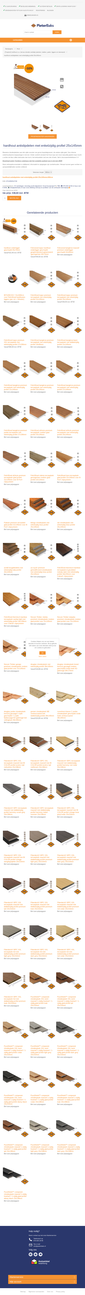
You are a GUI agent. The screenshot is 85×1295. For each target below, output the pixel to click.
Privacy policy (60, 1291)
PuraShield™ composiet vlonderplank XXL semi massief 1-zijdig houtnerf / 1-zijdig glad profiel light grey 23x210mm (42, 1050)
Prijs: (4, 190)
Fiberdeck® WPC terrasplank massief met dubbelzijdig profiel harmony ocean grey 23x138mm (15, 811)
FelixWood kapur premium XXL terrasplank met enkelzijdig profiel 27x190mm (15, 342)
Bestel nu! (14, 198)
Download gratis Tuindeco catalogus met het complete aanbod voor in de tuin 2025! (32, 161)
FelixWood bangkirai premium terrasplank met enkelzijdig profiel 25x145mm (42, 387)
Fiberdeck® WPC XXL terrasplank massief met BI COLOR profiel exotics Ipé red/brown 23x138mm (41, 764)
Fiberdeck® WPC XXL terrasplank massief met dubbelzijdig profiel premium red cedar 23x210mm (68, 906)
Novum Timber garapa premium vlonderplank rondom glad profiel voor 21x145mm (15, 666)
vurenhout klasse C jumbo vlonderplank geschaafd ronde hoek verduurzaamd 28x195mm (68, 715)
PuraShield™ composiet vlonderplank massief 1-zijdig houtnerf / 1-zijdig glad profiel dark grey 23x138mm (68, 1148)
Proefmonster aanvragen (42, 136)
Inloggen (50, 10)
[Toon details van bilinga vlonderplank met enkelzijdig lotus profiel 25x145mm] (42, 507)
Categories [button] (17, 40)
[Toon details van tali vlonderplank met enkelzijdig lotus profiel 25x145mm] (69, 507)
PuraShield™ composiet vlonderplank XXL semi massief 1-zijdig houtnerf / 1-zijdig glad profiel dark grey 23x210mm (68, 1050)
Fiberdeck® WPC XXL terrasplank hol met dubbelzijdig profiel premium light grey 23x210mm (15, 953)
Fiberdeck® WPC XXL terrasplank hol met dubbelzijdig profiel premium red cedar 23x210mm (68, 953)
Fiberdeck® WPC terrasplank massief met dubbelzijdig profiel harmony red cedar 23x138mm (68, 764)
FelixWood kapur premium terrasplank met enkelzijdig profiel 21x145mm (41, 297)
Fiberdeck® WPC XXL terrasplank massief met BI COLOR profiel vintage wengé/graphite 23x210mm (14, 858)
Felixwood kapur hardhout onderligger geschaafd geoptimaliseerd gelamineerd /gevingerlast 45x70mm (42, 251)
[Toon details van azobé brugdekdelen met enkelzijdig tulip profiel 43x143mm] (16, 552)
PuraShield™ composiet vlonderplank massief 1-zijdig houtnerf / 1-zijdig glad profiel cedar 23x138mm (42, 1098)
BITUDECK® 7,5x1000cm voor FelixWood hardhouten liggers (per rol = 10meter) (14, 297)
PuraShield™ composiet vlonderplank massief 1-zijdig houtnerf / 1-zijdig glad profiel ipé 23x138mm (15, 1148)
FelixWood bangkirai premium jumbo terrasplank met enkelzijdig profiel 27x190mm (15, 432)
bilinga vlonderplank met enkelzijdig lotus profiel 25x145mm (40, 525)
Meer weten (42, 656)
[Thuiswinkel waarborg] (42, 1262)
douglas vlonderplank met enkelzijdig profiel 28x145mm (42, 665)
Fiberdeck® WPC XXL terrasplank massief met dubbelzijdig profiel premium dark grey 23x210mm (68, 858)
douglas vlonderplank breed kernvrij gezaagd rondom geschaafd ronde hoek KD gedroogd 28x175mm (67, 667)
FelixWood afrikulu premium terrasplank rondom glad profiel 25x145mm (41, 432)
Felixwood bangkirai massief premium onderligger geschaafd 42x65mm (68, 250)
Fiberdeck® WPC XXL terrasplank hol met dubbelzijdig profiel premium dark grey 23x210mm (41, 953)
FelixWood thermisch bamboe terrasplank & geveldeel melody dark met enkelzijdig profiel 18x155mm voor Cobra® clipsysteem (68, 572)
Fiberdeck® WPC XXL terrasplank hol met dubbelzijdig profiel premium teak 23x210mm (15, 1000)
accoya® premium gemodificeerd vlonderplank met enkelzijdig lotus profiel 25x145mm (41, 571)
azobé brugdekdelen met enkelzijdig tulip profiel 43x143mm (13, 570)
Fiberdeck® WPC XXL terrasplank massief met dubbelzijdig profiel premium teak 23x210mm (41, 906)
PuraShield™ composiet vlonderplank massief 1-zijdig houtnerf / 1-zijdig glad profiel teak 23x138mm (68, 1098)
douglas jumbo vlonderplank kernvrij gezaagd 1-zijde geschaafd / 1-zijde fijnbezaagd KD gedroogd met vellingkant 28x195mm (15, 716)
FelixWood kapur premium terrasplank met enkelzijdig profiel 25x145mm (67, 297)
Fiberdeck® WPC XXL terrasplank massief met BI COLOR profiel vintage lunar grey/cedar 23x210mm (68, 811)
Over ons (50, 1291)
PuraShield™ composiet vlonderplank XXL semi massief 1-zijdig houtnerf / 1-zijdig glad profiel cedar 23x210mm (15, 1050)
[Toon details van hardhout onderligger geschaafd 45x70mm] (16, 232)
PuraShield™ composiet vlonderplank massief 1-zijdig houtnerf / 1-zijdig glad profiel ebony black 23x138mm (15, 1195)
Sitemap (23, 1291)
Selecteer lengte (38, 172)
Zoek (57, 32)
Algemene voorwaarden (36, 1291)
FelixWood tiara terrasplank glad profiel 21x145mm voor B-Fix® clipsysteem (69, 477)
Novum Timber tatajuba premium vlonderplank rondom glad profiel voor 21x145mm (69, 619)
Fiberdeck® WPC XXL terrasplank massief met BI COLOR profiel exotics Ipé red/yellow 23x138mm (14, 764)
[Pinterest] (40, 1254)
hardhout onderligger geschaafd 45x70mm (12, 249)
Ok (42, 653)
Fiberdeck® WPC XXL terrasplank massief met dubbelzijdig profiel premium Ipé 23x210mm (15, 906)
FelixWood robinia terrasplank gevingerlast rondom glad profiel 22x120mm (42, 477)
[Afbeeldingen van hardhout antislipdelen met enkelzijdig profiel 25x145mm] (37, 128)
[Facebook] (30, 1254)
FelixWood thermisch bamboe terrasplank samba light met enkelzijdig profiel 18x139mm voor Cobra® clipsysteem (15, 620)
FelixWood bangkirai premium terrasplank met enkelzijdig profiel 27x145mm (68, 387)
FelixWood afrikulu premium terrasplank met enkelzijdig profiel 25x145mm (68, 432)
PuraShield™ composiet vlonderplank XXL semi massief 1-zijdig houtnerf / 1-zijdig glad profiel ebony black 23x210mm (15, 1099)
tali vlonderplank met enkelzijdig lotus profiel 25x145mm (66, 525)
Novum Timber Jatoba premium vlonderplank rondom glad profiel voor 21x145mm (42, 619)
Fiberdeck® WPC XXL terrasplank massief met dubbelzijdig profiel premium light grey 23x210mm (41, 858)
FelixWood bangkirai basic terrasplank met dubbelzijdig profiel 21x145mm (68, 342)
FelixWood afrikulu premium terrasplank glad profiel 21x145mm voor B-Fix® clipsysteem (15, 478)
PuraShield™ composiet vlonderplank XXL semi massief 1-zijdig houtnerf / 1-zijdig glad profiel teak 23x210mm (42, 1001)
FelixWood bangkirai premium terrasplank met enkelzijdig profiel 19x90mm (42, 342)
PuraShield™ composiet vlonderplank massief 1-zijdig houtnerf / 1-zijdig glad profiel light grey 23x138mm (42, 1148)
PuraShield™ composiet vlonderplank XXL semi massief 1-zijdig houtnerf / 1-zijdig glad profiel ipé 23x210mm (68, 1001)
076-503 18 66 (38, 1240)
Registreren (40, 10)
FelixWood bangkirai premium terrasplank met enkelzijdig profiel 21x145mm (15, 387)
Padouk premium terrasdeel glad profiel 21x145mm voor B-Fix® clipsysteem (16, 525)
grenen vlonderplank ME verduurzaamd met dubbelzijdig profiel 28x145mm (42, 714)
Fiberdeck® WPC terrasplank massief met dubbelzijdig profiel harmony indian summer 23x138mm (42, 811)
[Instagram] (35, 1254)
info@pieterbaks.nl (39, 1246)
